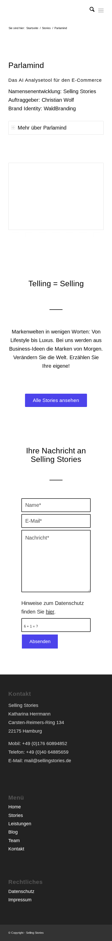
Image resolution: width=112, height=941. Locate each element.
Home (14, 806)
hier (50, 612)
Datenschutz (21, 891)
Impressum (20, 899)
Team (14, 840)
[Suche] (89, 10)
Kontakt (16, 848)
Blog (13, 832)
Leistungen (19, 823)
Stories (15, 815)
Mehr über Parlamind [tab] (42, 128)
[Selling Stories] (46, 10)
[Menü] (101, 10)
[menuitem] (89, 10)
